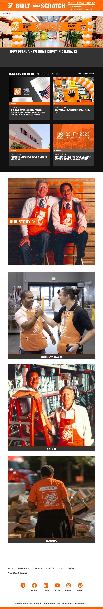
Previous (4, 41)
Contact (92, 3)
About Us (10, 568)
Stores (81, 3)
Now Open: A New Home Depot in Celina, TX (43, 51)
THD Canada (38, 568)
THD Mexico (50, 568)
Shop (72, 3)
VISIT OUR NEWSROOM (86, 74)
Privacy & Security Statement (17, 573)
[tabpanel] (51, 36)
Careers (61, 568)
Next (99, 41)
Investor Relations (23, 568)
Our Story (20, 221)
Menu (6, 13)
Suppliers (71, 568)
